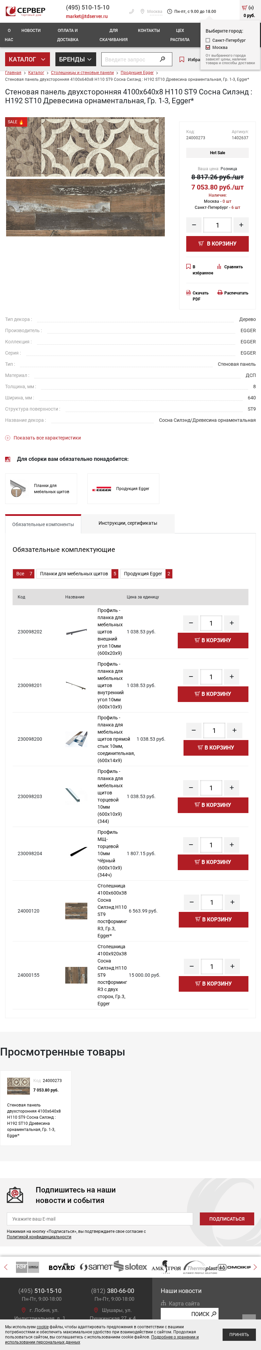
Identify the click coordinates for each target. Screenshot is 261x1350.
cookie (43, 1327)
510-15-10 (87, 7)
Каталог (23, 59)
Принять (239, 1334)
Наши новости (181, 1290)
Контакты (149, 30)
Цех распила (180, 35)
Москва (154, 11)
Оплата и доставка (68, 35)
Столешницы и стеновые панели (82, 72)
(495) (40, 1290)
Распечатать (236, 293)
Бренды (72, 59)
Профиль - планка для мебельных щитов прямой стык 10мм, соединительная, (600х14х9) (116, 739)
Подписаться (227, 1219)
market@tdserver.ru (87, 16)
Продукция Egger (137, 72)
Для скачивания (113, 35)
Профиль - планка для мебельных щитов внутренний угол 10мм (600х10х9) (111, 685)
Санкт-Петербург (229, 40)
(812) (112, 1290)
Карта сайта (184, 1303)
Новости (31, 30)
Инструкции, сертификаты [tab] (128, 523)
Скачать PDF (201, 296)
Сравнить (233, 267)
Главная (13, 72)
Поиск (200, 1314)
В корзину (221, 243)
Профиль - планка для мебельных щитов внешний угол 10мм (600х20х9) (110, 632)
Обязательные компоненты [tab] (43, 524)
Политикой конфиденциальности (39, 1237)
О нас (9, 35)
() (249, 11)
